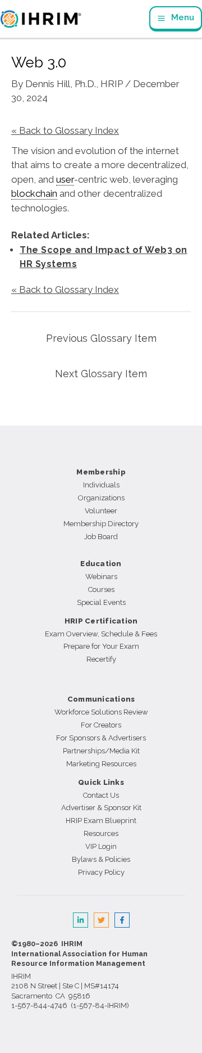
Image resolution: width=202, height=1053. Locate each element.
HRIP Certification (101, 621)
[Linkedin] (80, 920)
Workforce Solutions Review (101, 712)
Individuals (101, 485)
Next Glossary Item (101, 373)
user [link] (65, 179)
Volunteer (101, 511)
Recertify (101, 659)
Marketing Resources (101, 764)
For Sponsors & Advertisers (101, 738)
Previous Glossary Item (101, 338)
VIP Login (101, 846)
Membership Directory (101, 523)
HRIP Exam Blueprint (101, 820)
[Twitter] (101, 920)
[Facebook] (122, 920)
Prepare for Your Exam (101, 646)
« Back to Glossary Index (65, 130)
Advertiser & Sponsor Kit (101, 807)
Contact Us (101, 795)
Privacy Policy (101, 872)
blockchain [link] (34, 193)
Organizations (101, 498)
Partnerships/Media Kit (101, 751)
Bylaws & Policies (101, 859)
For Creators (101, 725)
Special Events (101, 602)
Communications (101, 699)
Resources (101, 833)
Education (100, 563)
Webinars (101, 576)
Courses (101, 589)
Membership (101, 472)
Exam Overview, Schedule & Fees (101, 634)
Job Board (101, 536)
